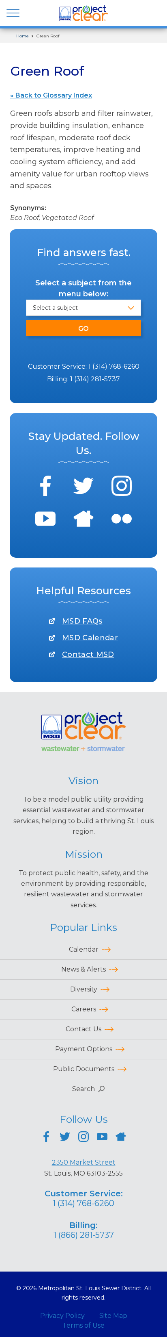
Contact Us (83, 1029)
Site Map (113, 1316)
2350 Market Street (84, 1162)
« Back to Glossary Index (51, 95)
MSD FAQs (82, 621)
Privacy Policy (62, 1316)
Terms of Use (83, 1325)
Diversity (83, 989)
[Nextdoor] (83, 520)
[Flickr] (122, 520)
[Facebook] (45, 487)
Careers (83, 1009)
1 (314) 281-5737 (95, 379)
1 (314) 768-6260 (113, 366)
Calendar (83, 949)
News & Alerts (83, 969)
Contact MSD (88, 654)
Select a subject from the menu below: (83, 288)
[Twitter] (83, 487)
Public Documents (83, 1069)
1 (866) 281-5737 (84, 1235)
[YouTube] (45, 520)
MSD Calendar (90, 637)
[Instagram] (122, 487)
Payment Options (83, 1049)
